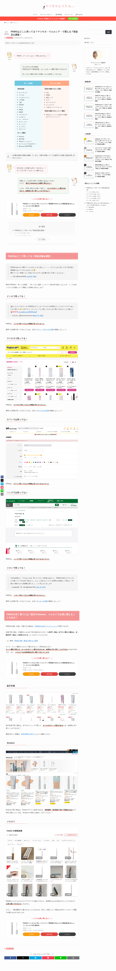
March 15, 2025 (38, 315)
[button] (10, 957)
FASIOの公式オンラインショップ (46, 626)
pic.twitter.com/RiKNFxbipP (27, 312)
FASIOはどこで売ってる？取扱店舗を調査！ (30, 230)
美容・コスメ (9, 37)
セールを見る (73, 19)
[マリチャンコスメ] (58, 5)
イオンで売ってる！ (94, 200)
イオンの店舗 (42, 601)
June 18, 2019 (40, 587)
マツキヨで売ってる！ (25, 236)
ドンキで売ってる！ (24, 233)
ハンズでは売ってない (95, 198)
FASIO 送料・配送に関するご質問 (26, 640)
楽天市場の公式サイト (29, 734)
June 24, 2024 (31, 276)
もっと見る (42, 239)
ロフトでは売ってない (95, 196)
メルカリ (91, 211)
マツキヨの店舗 (43, 410)
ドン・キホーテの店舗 (46, 329)
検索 (108, 32)
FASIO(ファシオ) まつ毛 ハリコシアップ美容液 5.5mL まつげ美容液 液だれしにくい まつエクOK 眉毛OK (49, 205)
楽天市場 (91, 207)
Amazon (91, 209)
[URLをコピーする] (73, 957)
